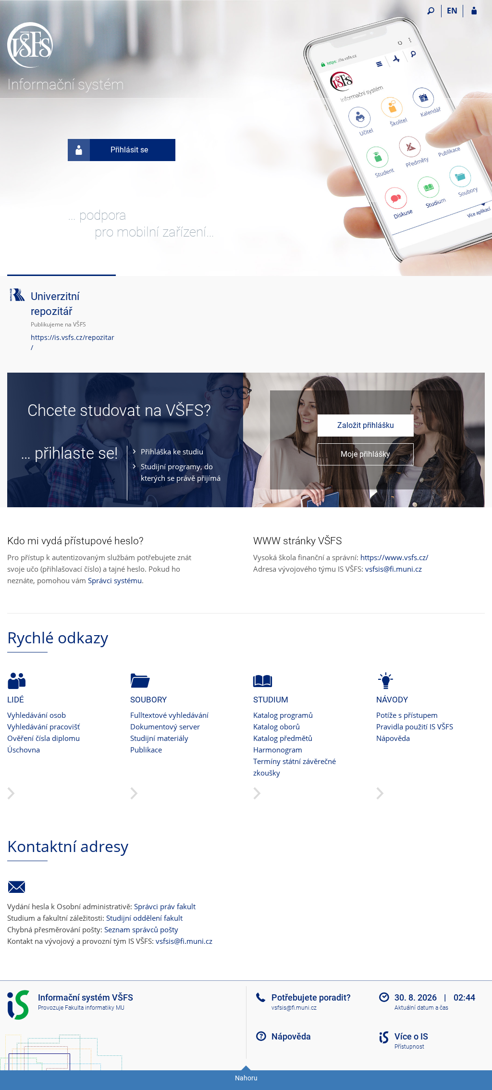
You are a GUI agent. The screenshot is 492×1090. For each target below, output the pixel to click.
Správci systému (115, 580)
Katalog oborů (276, 726)
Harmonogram (277, 749)
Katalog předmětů (282, 738)
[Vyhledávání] (431, 11)
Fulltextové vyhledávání (169, 715)
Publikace (146, 749)
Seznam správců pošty (141, 929)
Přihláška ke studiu (172, 451)
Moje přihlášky (365, 454)
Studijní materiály (159, 738)
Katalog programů (283, 715)
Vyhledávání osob (36, 715)
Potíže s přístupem (407, 715)
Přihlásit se (129, 149)
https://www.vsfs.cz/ (394, 557)
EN (452, 10)
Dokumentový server (165, 726)
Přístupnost (409, 1046)
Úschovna (23, 749)
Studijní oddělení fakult (144, 918)
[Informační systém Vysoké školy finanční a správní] (61, 39)
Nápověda (393, 738)
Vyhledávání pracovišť (43, 726)
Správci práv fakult (165, 906)
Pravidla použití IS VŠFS (414, 726)
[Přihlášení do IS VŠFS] (474, 11)
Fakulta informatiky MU (94, 1007)
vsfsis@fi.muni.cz (393, 569)
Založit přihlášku (365, 425)
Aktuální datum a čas (421, 1007)
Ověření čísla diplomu (43, 738)
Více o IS (411, 1036)
